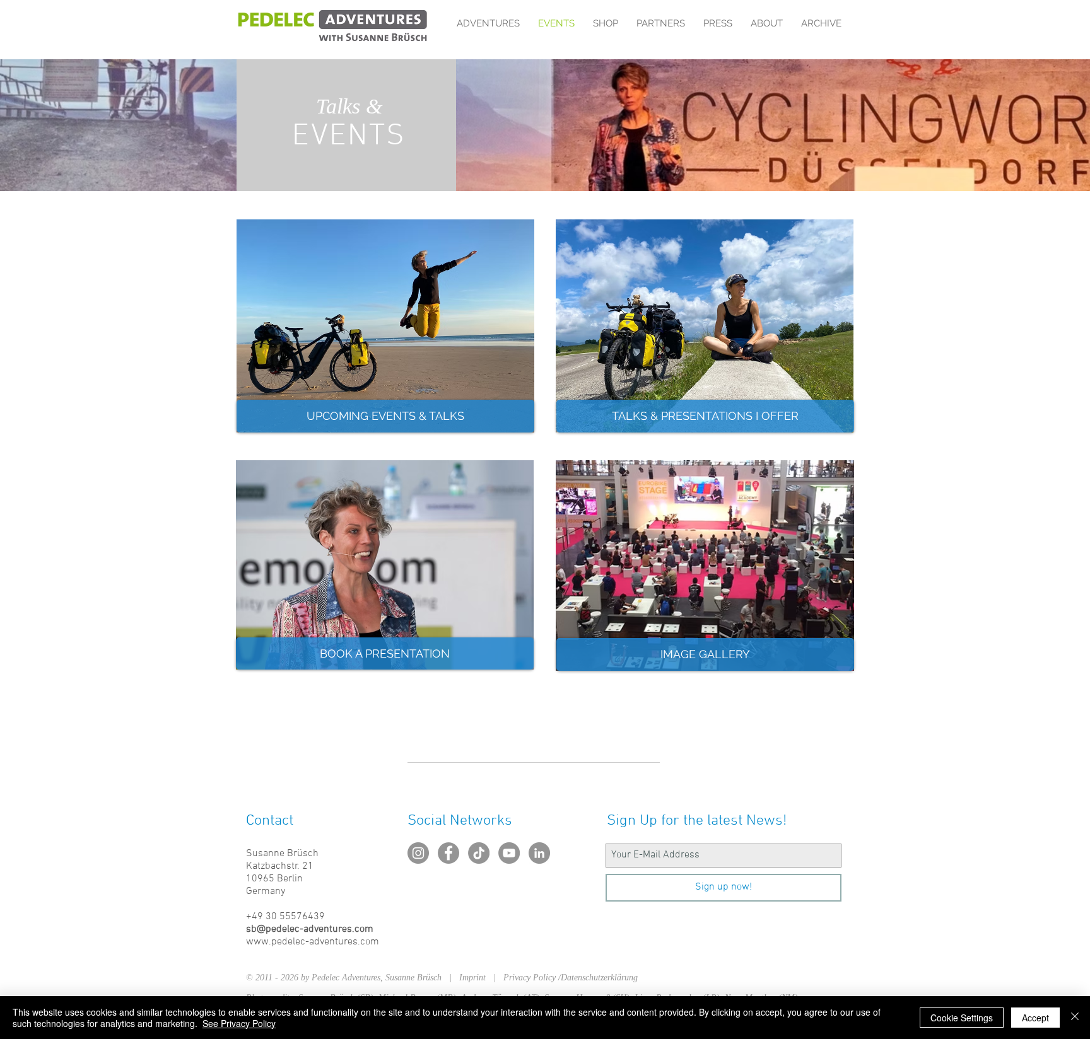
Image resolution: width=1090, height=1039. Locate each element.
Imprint (476, 977)
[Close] (1074, 1017)
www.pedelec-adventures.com (312, 942)
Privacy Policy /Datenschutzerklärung (570, 977)
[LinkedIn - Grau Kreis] (539, 853)
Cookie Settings (961, 1017)
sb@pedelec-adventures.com (309, 929)
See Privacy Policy (239, 1023)
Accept (1035, 1017)
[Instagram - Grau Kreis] (418, 853)
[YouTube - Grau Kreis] (509, 853)
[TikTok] (478, 853)
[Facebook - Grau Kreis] (448, 853)
